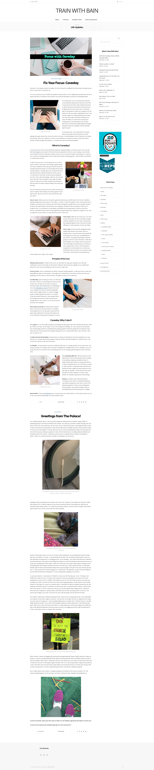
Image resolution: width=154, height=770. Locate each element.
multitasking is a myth (41, 288)
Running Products (106, 250)
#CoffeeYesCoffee (106, 227)
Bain (41, 402)
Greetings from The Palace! (61, 416)
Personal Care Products (108, 246)
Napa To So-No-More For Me (107, 116)
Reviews (103, 223)
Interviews (103, 207)
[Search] (117, 1)
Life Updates (58, 412)
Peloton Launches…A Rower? (106, 64)
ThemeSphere (51, 767)
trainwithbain (41, 731)
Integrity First (77, 19)
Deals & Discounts (91, 19)
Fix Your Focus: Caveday (60, 83)
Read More (61, 402)
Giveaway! (103, 199)
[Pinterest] (83, 402)
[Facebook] (79, 402)
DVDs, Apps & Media (56, 78)
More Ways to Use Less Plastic (107, 96)
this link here (47, 393)
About (57, 19)
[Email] (85, 402)
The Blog (65, 19)
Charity (102, 191)
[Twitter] (81, 402)
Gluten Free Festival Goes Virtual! (107, 110)
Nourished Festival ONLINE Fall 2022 (108, 70)
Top (123, 767)
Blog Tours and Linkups (107, 187)
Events (103, 238)
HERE (38, 152)
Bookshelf (104, 231)
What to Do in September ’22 (106, 90)
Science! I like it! (105, 263)
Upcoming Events (105, 271)
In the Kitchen (105, 242)
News (102, 215)
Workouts (104, 258)
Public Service (104, 219)
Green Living (104, 203)
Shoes (103, 254)
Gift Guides (103, 195)
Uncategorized (104, 267)
